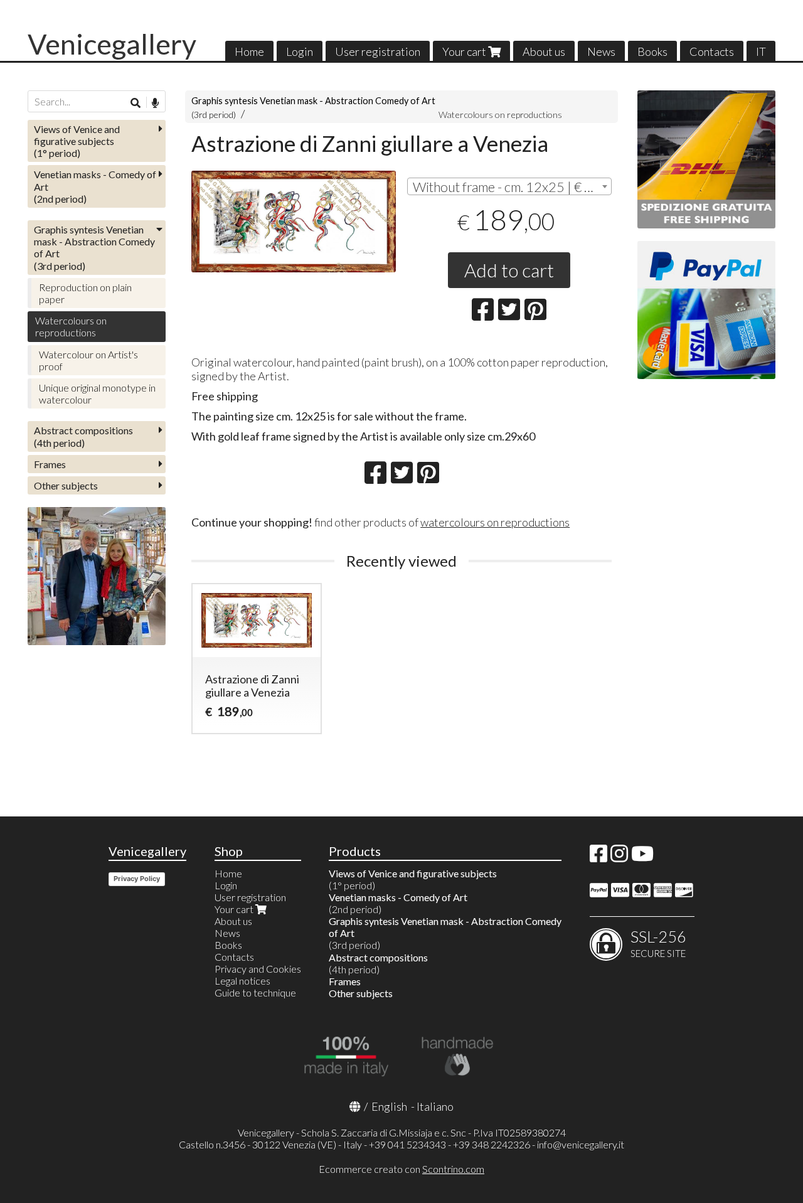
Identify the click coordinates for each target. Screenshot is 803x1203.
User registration (377, 51)
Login (299, 51)
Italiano (435, 1106)
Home (249, 51)
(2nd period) (95, 186)
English (389, 1106)
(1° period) (77, 141)
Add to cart (509, 270)
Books (652, 51)
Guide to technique (255, 992)
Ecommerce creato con (401, 1169)
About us (544, 51)
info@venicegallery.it (580, 1144)
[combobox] (509, 186)
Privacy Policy (137, 878)
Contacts (711, 51)
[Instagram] (619, 857)
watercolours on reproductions (495, 522)
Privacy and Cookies (258, 969)
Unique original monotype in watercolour (97, 393)
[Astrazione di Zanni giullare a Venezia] (293, 221)
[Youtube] (642, 857)
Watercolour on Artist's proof (88, 360)
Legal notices (242, 980)
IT (761, 51)
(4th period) (83, 436)
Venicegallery (112, 44)
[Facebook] (598, 857)
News (601, 51)
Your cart (465, 51)
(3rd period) (94, 247)
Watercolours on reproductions (500, 114)
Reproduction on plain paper (85, 293)
